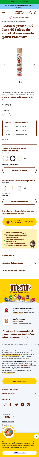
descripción (8, 255)
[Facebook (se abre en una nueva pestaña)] (10, 405)
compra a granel (20, 21)
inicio (4, 21)
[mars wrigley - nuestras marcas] (8, 416)
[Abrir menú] (4, 13)
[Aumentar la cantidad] (10, 114)
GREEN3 (25, 2)
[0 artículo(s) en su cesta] (35, 13)
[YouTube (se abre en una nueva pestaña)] (22, 405)
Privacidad (5, 425)
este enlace (8, 372)
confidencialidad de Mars (11, 354)
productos (10, 21)
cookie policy (17, 445)
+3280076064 (18, 321)
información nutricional (14, 270)
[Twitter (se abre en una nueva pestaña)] (16, 405)
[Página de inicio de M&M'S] (20, 12)
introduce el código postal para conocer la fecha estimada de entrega (19, 212)
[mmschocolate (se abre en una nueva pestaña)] (28, 405)
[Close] (36, 436)
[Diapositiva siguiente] (35, 65)
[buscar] (31, 13)
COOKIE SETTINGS (8, 421)
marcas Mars (25, 365)
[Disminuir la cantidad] (3, 114)
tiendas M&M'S (18, 312)
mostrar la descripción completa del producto (17, 98)
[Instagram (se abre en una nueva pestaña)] (4, 405)
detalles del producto (12, 263)
